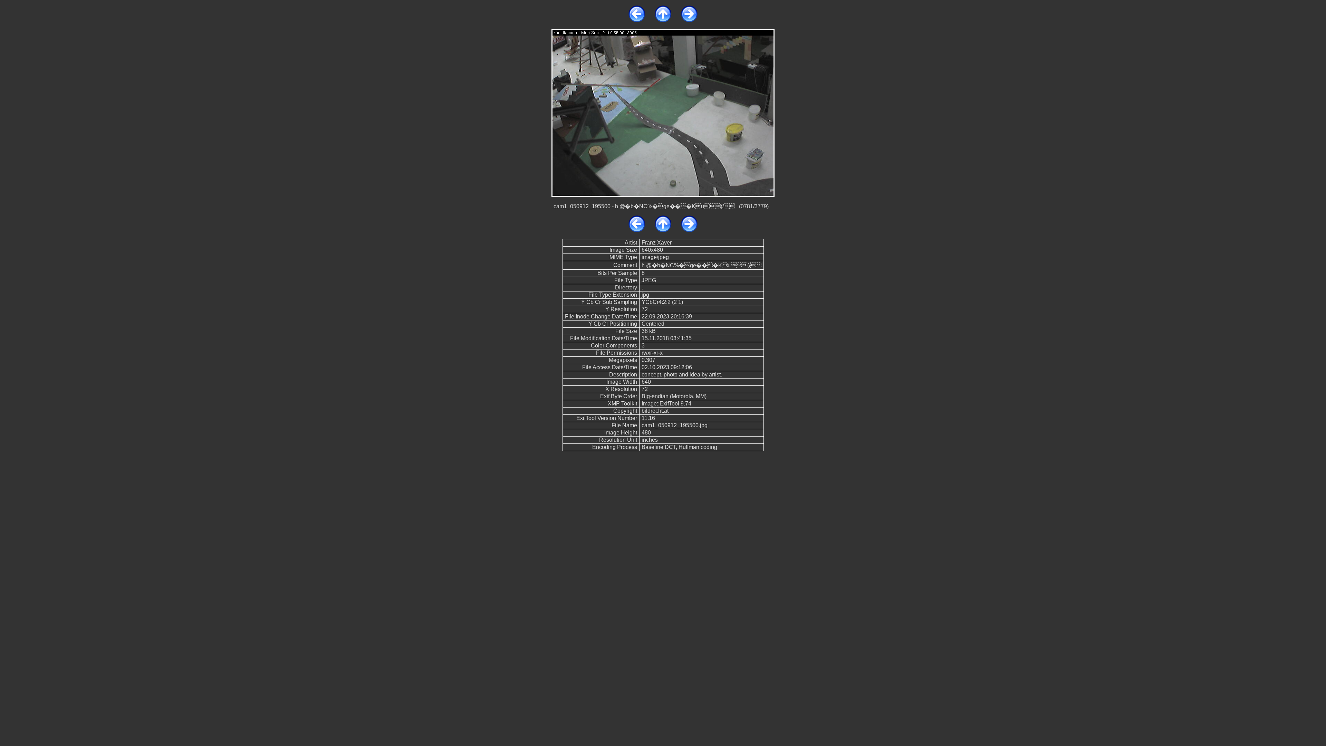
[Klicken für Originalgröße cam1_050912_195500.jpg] (663, 112)
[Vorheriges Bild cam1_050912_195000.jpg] (636, 20)
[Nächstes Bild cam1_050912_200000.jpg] (689, 20)
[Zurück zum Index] (663, 20)
